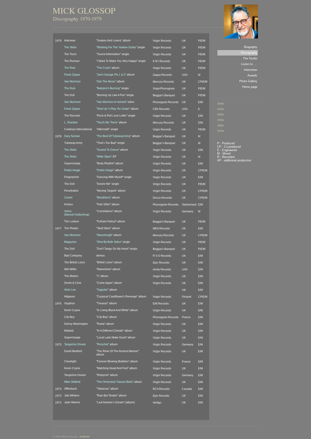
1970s (220, 130)
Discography (249, 52)
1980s (220, 125)
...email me (83, 436)
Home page (249, 87)
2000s (220, 114)
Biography (250, 47)
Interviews (250, 69)
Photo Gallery (248, 81)
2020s (220, 103)
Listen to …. (249, 64)
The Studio (250, 58)
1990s (220, 120)
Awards (252, 75)
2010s (220, 109)
